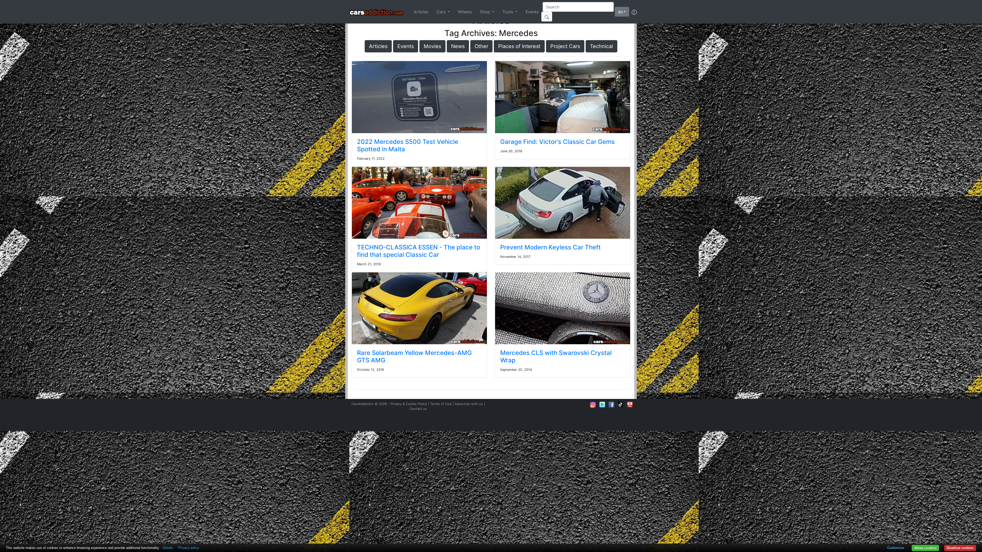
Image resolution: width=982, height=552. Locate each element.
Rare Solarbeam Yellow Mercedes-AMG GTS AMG (414, 356)
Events (532, 11)
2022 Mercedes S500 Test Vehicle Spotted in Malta (407, 145)
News (458, 46)
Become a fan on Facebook (611, 404)
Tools (508, 11)
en (620, 11)
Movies (432, 46)
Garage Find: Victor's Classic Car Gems (557, 141)
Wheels (465, 11)
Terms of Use (441, 404)
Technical (601, 46)
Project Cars (565, 46)
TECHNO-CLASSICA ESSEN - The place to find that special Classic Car (418, 251)
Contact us (418, 409)
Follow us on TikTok (621, 404)
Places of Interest (519, 46)
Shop (485, 11)
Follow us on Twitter (602, 404)
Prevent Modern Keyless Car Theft (550, 247)
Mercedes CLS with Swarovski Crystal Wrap (556, 356)
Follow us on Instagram (593, 404)
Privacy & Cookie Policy (408, 404)
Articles (421, 11)
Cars (442, 11)
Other (481, 46)
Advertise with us (469, 404)
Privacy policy (188, 548)
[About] (634, 12)
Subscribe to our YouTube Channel (630, 404)
